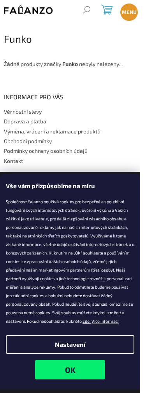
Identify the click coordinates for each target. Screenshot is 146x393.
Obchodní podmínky (28, 141)
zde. (87, 321)
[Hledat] (86, 10)
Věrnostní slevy (23, 111)
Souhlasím (70, 369)
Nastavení (70, 344)
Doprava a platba (25, 121)
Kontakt (13, 161)
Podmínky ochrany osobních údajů (46, 150)
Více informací (105, 321)
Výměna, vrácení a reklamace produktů (52, 131)
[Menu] (127, 10)
